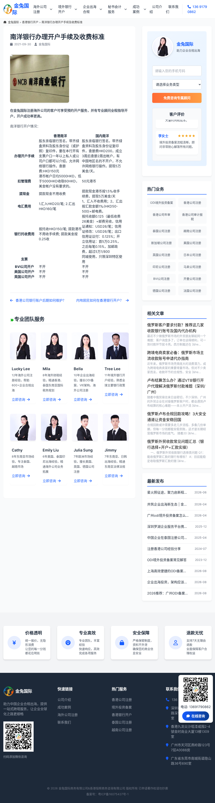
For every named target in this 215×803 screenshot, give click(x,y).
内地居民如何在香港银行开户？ (100, 300)
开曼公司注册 (192, 278)
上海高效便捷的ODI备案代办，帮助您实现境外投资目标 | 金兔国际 (168, 571)
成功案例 (136, 9)
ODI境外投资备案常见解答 (167, 560)
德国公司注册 (161, 290)
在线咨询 (198, 716)
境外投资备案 (122, 707)
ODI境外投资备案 (161, 202)
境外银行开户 (65, 9)
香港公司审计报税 (192, 217)
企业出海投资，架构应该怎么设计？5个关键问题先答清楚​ (168, 582)
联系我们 (172, 9)
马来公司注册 (192, 267)
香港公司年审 (161, 214)
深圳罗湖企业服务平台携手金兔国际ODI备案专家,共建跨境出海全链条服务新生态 (168, 526)
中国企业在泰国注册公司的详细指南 (168, 538)
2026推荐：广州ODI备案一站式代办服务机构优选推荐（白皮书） (168, 593)
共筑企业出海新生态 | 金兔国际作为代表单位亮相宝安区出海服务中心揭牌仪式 (168, 504)
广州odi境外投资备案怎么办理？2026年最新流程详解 (168, 515)
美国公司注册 (192, 243)
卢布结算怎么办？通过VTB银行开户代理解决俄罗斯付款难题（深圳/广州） (176, 386)
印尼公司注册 (161, 267)
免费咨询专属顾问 (177, 98)
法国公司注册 (192, 290)
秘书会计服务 (114, 9)
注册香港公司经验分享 (164, 549)
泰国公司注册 (161, 231)
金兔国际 (13, 22)
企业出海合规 (89, 9)
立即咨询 (19, 399)
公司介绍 (155, 9)
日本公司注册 (192, 255)
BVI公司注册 (161, 278)
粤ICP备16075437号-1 (113, 794)
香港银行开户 (30, 22)
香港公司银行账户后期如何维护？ (40, 300)
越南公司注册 (192, 231)
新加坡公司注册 (161, 243)
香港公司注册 (192, 202)
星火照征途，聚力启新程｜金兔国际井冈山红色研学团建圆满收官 (168, 492)
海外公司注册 (40, 9)
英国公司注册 (161, 255)
